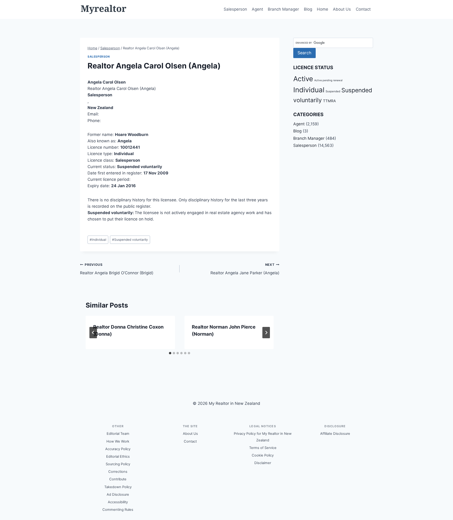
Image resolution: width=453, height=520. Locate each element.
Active (303, 79)
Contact (363, 9)
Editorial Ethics (118, 456)
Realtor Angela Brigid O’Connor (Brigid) (116, 269)
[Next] (266, 332)
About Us (342, 9)
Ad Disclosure (118, 494)
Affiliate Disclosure (335, 433)
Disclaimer (262, 463)
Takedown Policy (118, 487)
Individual (98, 239)
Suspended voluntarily (130, 239)
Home (322, 9)
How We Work (117, 441)
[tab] (170, 353)
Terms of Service (263, 448)
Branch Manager (283, 9)
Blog (308, 9)
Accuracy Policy (117, 449)
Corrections (117, 471)
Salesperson (235, 9)
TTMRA (329, 101)
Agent (257, 9)
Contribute (117, 479)
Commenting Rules (117, 509)
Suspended (333, 91)
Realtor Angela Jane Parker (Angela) (244, 269)
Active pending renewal (328, 80)
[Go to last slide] (93, 332)
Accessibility (118, 502)
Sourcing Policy (118, 464)
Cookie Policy (263, 455)
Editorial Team (118, 433)
